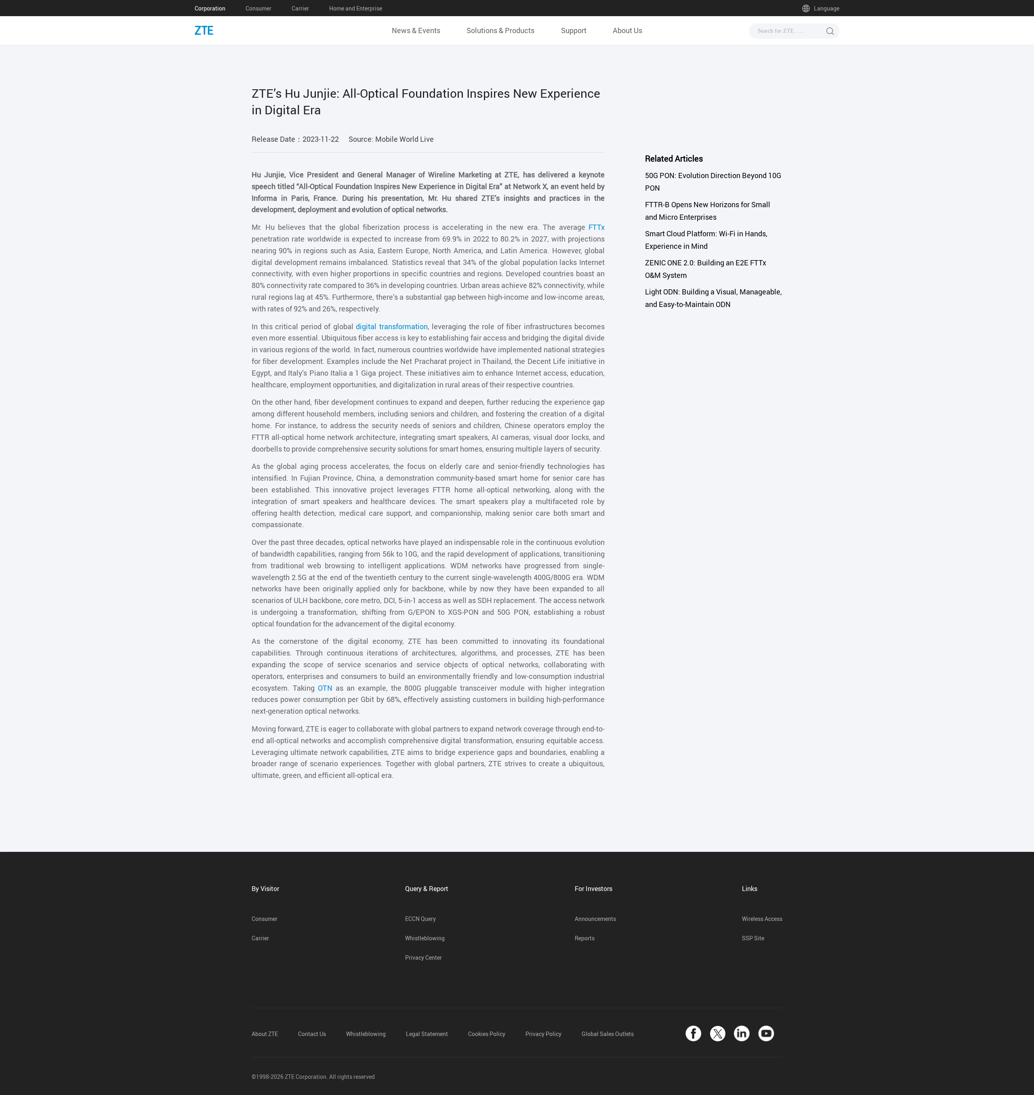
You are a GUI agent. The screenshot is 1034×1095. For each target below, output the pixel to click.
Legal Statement (427, 1034)
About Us (627, 30)
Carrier (300, 8)
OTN (325, 688)
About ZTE (265, 1034)
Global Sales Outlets (608, 1034)
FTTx (596, 227)
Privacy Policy (543, 1034)
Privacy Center (423, 957)
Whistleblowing (425, 938)
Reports (585, 938)
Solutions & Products (500, 30)
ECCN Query (420, 919)
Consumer (258, 8)
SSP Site (753, 938)
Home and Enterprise (355, 8)
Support (573, 30)
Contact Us (312, 1034)
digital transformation (392, 326)
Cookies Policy (486, 1034)
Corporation (210, 8)
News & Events (416, 30)
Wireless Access (762, 919)
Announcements (595, 919)
